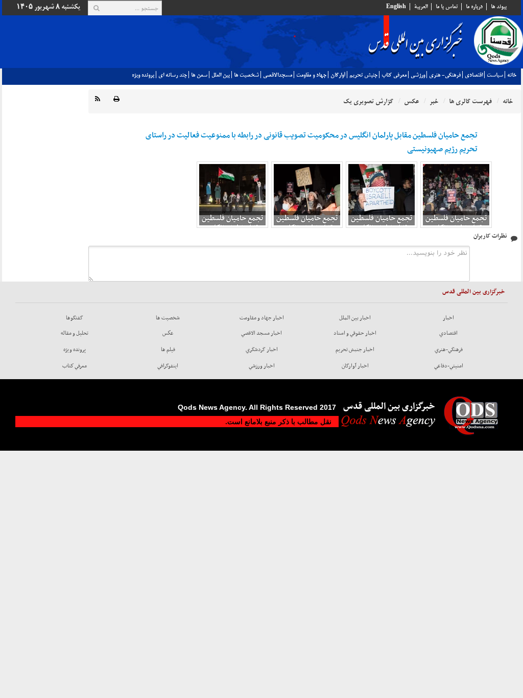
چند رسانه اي (172, 75)
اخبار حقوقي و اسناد (355, 333)
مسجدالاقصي (277, 75)
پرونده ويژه (143, 75)
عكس (168, 333)
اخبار (448, 317)
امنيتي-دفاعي (448, 365)
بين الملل (220, 75)
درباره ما (474, 6)
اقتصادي (474, 75)
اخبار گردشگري (262, 349)
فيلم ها (168, 349)
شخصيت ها (246, 75)
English (396, 6)
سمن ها (199, 75)
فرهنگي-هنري (449, 349)
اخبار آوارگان (355, 365)
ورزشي (418, 75)
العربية (420, 6)
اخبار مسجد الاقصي (261, 333)
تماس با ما (447, 6)
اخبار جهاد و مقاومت (262, 317)
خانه (511, 75)
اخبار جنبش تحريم (355, 349)
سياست (495, 75)
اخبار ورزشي (262, 365)
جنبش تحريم (363, 75)
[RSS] (97, 99)
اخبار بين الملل (355, 317)
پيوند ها (499, 6)
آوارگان (337, 75)
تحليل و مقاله (74, 333)
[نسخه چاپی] (116, 99)
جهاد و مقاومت (311, 75)
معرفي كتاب (394, 75)
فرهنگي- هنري (445, 75)
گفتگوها (74, 317)
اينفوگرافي (167, 365)
